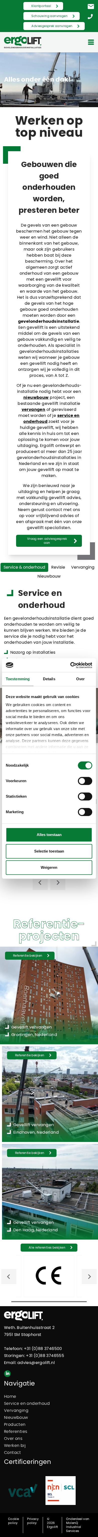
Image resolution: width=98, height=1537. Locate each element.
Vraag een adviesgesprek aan (47, 540)
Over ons (13, 1439)
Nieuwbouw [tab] (49, 576)
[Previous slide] (8, 1276)
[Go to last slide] (40, 882)
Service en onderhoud (27, 1404)
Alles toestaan (49, 834)
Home (10, 1397)
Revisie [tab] (58, 567)
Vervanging (16, 1411)
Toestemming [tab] (18, 679)
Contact (12, 1453)
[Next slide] (57, 882)
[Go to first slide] (89, 1276)
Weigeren (49, 867)
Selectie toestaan (49, 851)
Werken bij (15, 1446)
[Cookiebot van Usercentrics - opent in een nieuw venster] (70, 665)
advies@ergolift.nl (36, 1363)
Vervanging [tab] (82, 567)
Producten (15, 1425)
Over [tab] (80, 679)
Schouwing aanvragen (49, 16)
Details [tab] (49, 679)
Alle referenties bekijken (47, 1247)
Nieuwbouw (16, 1418)
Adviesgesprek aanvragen (51, 26)
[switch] (85, 781)
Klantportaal (41, 6)
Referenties (15, 1432)
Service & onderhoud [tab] (24, 567)
